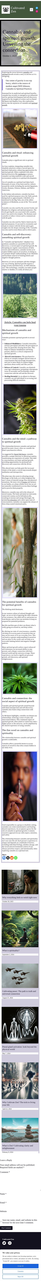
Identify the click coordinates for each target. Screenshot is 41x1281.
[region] (20, 1265)
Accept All (20, 1266)
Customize (20, 1271)
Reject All (20, 1276)
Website (3, 1211)
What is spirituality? (10, 950)
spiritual (5, 74)
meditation (22, 174)
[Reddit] (12, 858)
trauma (24, 482)
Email (3, 1202)
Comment (5, 1172)
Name (3, 1194)
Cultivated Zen (18, 9)
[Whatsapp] (15, 858)
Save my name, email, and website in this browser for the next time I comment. (19, 1221)
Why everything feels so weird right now (19, 897)
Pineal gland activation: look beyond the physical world (19, 1048)
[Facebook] (4, 858)
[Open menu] (31, 9)
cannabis (26, 72)
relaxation (13, 500)
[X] (8, 858)
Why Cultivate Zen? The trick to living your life (18, 1103)
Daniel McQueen (20, 454)
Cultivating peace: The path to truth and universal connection (19, 992)
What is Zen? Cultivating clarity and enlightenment (17, 1146)
